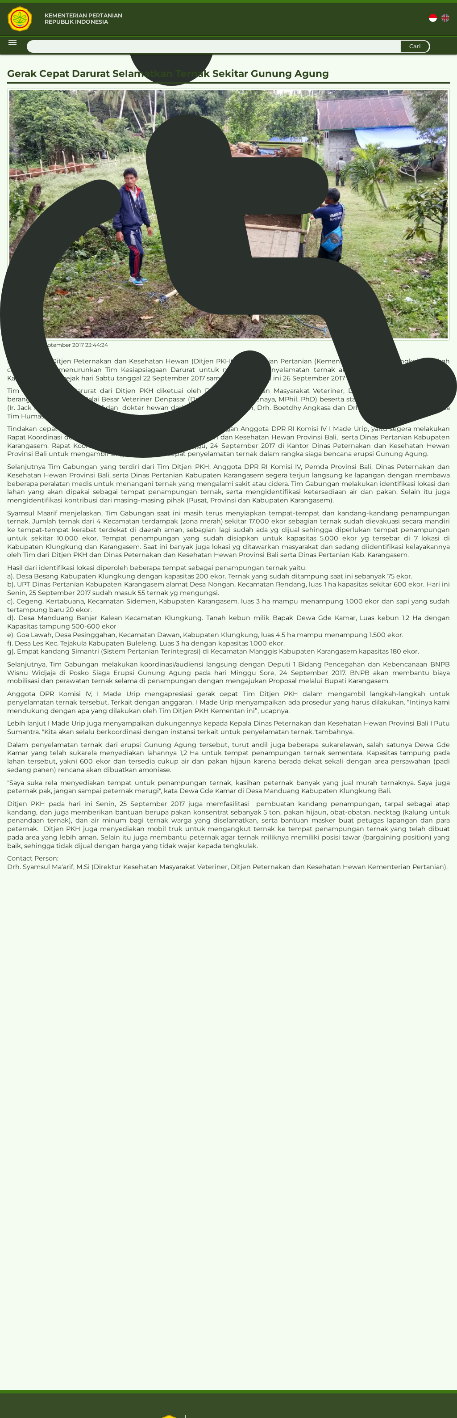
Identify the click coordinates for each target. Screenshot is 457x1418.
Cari (415, 46)
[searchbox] (228, 46)
